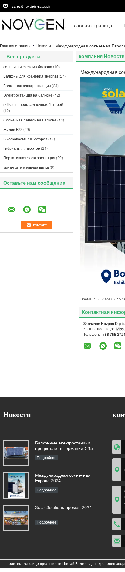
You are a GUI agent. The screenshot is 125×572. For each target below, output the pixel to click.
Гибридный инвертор (21, 148)
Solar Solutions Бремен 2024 (63, 507)
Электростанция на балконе (27, 95)
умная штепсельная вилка (26, 167)
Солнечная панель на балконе (29, 120)
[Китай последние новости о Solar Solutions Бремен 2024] (16, 518)
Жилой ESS (12, 129)
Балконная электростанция (27, 85)
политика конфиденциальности (34, 563)
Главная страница (91, 25)
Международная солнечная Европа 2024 (62, 477)
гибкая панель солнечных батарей (33, 104)
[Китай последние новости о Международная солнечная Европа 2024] (16, 485)
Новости (43, 46)
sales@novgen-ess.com (31, 6)
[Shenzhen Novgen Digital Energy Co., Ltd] (33, 24)
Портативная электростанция (29, 158)
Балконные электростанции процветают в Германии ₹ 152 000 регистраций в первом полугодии (65, 446)
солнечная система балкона (27, 67)
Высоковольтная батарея (25, 139)
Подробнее (46, 457)
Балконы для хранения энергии (30, 76)
